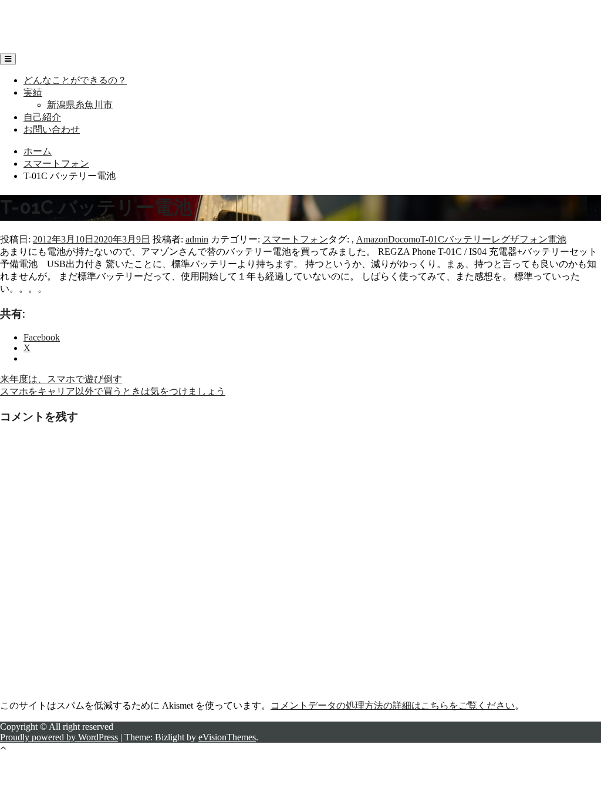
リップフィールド (37, 15)
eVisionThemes (227, 737)
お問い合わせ (51, 129)
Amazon (372, 239)
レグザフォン (519, 239)
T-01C (432, 239)
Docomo (404, 239)
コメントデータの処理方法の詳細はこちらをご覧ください (393, 705)
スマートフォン (295, 239)
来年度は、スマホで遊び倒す (61, 379)
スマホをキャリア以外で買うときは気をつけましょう (112, 391)
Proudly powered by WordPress (59, 737)
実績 (32, 92)
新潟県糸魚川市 (80, 105)
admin (196, 239)
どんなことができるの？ (75, 80)
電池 (557, 239)
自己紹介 (42, 117)
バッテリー (467, 239)
